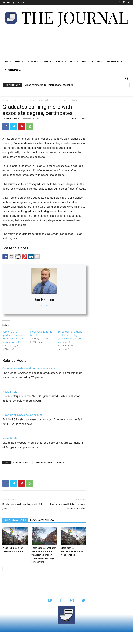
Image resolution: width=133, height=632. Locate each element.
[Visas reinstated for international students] (15, 536)
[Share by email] (37, 256)
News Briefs (9, 391)
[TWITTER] (83, 600)
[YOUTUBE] (49, 600)
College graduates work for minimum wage (28, 368)
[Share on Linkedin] (31, 256)
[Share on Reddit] (18, 256)
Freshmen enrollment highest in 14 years (22, 506)
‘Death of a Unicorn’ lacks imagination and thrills (53, 84)
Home (5, 100)
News (14, 100)
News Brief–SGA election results (22, 415)
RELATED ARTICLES (15, 520)
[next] (127, 85)
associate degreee (22, 462)
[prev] (122, 85)
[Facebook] (119, 3)
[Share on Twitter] (11, 256)
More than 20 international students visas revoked (72, 551)
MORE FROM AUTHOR (42, 520)
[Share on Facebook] (5, 256)
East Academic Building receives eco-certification (68, 506)
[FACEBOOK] (61, 600)
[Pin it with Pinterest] (24, 256)
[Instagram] (124, 3)
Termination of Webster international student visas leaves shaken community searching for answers (44, 555)
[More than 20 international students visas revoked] (73, 536)
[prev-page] (4, 569)
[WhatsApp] (29, 126)
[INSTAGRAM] (72, 600)
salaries (60, 462)
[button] (126, 78)
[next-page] (10, 569)
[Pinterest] (21, 126)
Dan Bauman (12, 118)
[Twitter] (129, 3)
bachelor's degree (43, 462)
